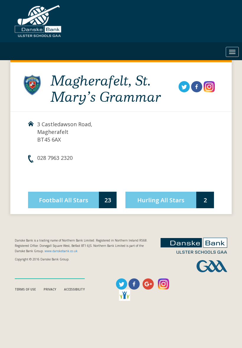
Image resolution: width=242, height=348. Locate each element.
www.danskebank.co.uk (61, 251)
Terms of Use (25, 289)
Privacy (50, 289)
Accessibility (74, 289)
